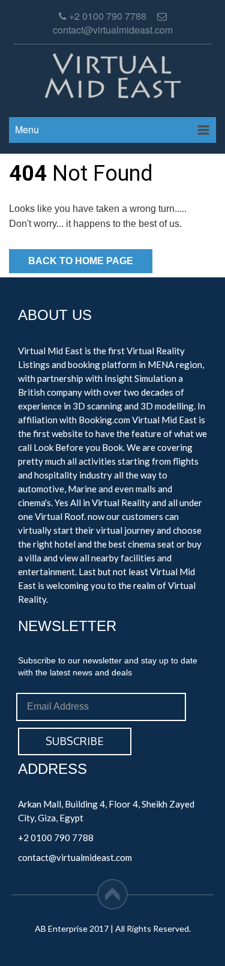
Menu (27, 129)
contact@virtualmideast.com (75, 857)
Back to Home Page (80, 261)
